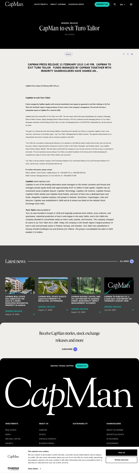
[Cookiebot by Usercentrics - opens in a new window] (13, 468)
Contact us (102, 4)
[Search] (114, 4)
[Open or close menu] (131, 4)
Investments (41, 4)
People (42, 434)
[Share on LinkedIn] (132, 54)
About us (43, 424)
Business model (47, 443)
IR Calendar (112, 439)
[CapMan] (14, 4)
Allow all (121, 453)
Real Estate (10, 430)
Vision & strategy (47, 439)
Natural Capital (13, 439)
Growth (9, 443)
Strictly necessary (121, 460)
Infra (7, 434)
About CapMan (58, 4)
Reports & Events (115, 434)
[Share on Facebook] (124, 54)
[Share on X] (128, 54)
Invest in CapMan (114, 430)
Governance (112, 443)
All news (124, 261)
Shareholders (76, 4)
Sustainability (80, 424)
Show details (33, 469)
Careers (43, 430)
